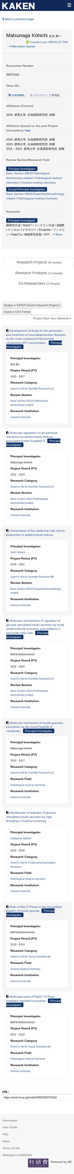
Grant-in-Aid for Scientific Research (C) (32, 388)
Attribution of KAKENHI (17, 1155)
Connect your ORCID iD (45, 41)
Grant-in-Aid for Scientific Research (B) (32, 576)
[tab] (39, 262)
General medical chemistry (38, 182)
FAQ (5, 1134)
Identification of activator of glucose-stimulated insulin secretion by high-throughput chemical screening (31, 816)
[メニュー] (69, 5)
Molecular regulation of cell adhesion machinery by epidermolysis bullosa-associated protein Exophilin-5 (32, 436)
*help (65, 41)
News (6, 1141)
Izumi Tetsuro (17, 552)
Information (9, 1120)
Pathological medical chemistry (38, 198)
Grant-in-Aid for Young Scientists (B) (30, 956)
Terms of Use (11, 1148)
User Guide (9, 1127)
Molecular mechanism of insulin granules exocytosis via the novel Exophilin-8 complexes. (34, 727)
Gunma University (20, 417)
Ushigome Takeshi (20, 838)
